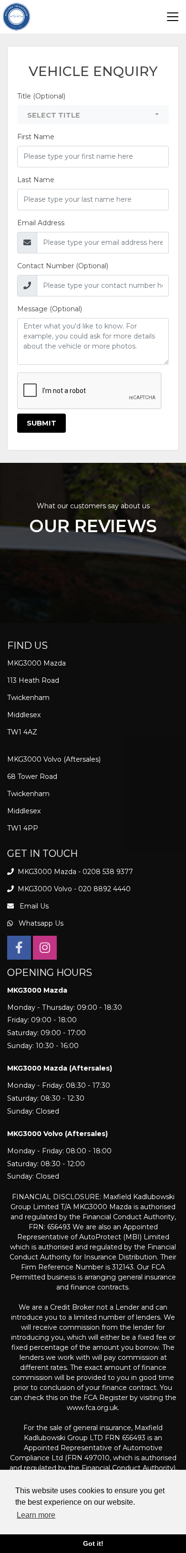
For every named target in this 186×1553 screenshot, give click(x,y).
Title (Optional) (41, 96)
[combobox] (93, 114)
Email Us (33, 906)
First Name (35, 136)
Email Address (40, 223)
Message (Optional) (49, 309)
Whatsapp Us (40, 923)
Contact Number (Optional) (62, 266)
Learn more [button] (36, 1515)
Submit (41, 423)
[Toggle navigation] (172, 16)
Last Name (35, 179)
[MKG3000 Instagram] (45, 949)
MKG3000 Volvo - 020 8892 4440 (73, 889)
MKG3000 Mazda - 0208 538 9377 (74, 871)
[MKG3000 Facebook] (19, 949)
